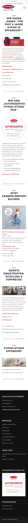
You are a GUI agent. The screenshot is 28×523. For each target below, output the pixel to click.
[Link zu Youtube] (25, 521)
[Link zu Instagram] (20, 521)
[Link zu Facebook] (18, 521)
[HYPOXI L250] (14, 362)
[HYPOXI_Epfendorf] (14, 290)
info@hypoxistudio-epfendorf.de (11, 85)
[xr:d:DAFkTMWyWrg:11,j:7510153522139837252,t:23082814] (14, 41)
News (14, 15)
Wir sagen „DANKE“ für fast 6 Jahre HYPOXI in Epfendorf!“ (14, 24)
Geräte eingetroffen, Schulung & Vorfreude (14, 275)
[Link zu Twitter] (22, 521)
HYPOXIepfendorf (19, 91)
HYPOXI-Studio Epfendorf (14, 349)
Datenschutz (14, 1)
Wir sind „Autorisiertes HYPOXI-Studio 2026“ (14, 105)
